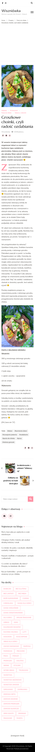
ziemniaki (22, 713)
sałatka (20, 661)
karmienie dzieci (21, 431)
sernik (6, 665)
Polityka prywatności (21, 749)
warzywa (8, 675)
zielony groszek (9, 442)
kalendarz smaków (12, 627)
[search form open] (32, 3)
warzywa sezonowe (12, 680)
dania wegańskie (11, 608)
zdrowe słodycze (11, 709)
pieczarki (21, 651)
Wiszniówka (11, 10)
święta (20, 718)
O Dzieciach (14, 110)
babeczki (7, 589)
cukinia (26, 598)
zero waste (9, 713)
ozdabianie (24, 435)
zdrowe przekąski (11, 704)
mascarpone (21, 637)
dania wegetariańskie (13, 613)
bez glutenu (21, 589)
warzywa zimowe (11, 685)
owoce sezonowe (11, 646)
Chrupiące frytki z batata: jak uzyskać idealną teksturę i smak (15, 541)
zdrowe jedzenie (11, 699)
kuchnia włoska (11, 632)
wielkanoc (8, 689)
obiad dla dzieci (10, 641)
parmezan (8, 651)
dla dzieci (8, 617)
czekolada (8, 603)
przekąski (8, 661)
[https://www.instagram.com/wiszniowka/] (10, 516)
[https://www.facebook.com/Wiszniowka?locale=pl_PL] (4, 516)
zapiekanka (22, 689)
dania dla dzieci (24, 603)
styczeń (17, 665)
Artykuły (4, 110)
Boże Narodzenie (11, 598)
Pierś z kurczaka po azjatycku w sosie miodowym (15, 533)
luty (24, 632)
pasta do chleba (9, 438)
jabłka (6, 622)
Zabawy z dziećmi (20, 113)
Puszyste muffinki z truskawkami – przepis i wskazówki (17, 557)
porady (16, 656)
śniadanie (8, 718)
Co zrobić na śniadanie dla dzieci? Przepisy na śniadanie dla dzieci (14, 565)
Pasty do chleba (6, 113)
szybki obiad (9, 670)
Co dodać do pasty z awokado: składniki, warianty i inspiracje (17, 549)
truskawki (23, 670)
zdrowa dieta (10, 694)
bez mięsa (22, 594)
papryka (27, 646)
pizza (20, 438)
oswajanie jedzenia (10, 435)
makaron (8, 637)
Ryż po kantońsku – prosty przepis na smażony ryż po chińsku (15, 572)
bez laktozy (9, 594)
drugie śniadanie (24, 617)
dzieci (10, 431)
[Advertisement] (17, 42)
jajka (16, 622)
